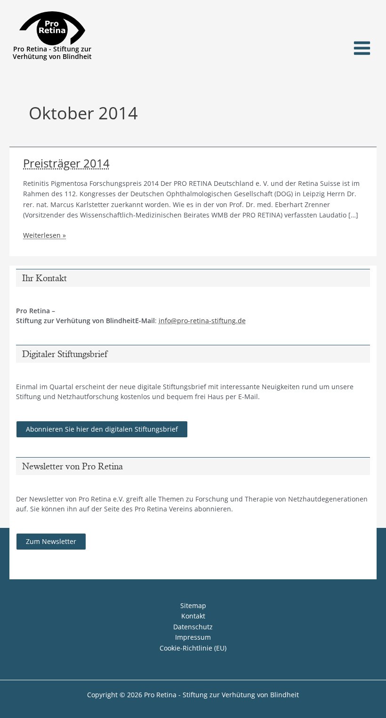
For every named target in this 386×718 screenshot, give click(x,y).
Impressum (193, 637)
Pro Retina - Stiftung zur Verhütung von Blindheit (52, 52)
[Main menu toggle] (362, 48)
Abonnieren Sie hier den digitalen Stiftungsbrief (102, 429)
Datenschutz (193, 626)
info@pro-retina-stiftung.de (202, 320)
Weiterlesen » (44, 235)
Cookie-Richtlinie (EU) (193, 647)
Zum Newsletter (51, 541)
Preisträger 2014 (66, 163)
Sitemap (193, 605)
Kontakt (193, 615)
